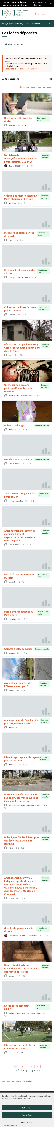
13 (31, 1066)
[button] (46, 78)
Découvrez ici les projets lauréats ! (21, 68)
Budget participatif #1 (12, 23)
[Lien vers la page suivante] (37, 1066)
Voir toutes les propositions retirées (17, 1081)
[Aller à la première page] (20, 14)
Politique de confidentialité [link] (10, 1125)
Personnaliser (27, 1122)
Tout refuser (27, 1115)
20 (37, 1070)
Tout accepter (27, 1107)
